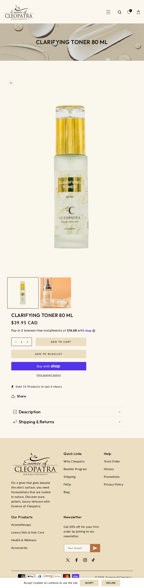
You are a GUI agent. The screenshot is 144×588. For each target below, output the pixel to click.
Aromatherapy (21, 524)
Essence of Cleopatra (118, 577)
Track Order (112, 461)
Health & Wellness (23, 540)
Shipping (70, 476)
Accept (89, 582)
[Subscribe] (95, 548)
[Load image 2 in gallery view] (55, 292)
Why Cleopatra (74, 461)
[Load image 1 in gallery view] (23, 292)
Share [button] (21, 396)
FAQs (67, 484)
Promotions (112, 476)
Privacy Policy (113, 484)
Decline (111, 582)
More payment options (49, 375)
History (109, 469)
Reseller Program (75, 469)
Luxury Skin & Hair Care (27, 532)
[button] (108, 12)
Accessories (19, 547)
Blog (67, 492)
